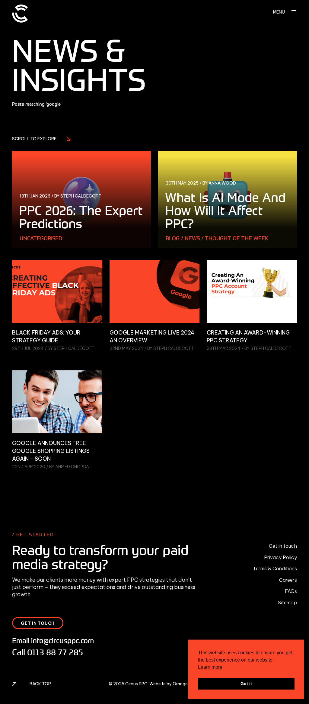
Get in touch (283, 546)
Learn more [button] (210, 667)
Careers (288, 580)
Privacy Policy (280, 557)
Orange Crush (186, 684)
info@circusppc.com (62, 640)
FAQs (291, 591)
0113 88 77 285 (55, 652)
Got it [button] (246, 683)
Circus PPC (136, 684)
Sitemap (287, 603)
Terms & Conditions (275, 568)
